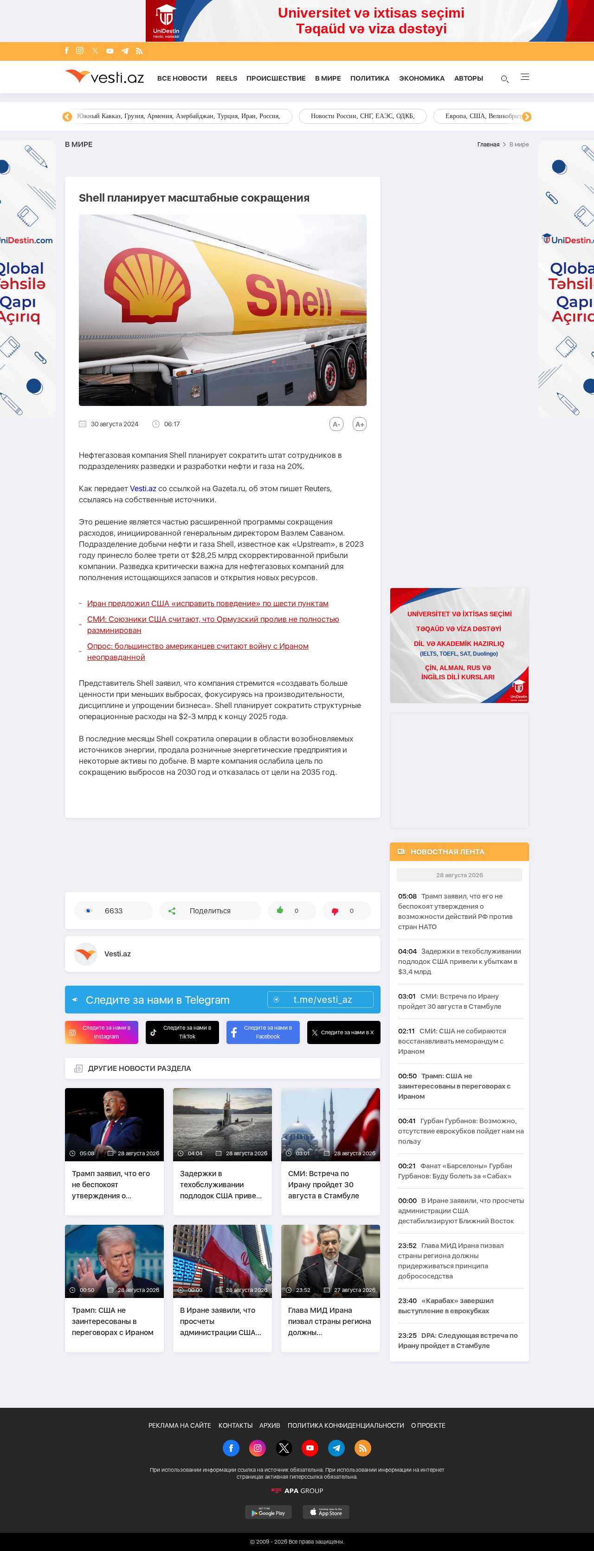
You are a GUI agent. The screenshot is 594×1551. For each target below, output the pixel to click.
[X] (284, 1449)
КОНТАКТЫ (235, 1425)
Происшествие (276, 78)
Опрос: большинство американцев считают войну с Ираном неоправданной (198, 651)
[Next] (526, 117)
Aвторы (468, 78)
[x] (95, 51)
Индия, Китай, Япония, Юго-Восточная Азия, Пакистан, (353, 116)
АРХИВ (269, 1425)
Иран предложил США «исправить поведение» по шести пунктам (208, 603)
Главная (488, 144)
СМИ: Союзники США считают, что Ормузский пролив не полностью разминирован (213, 624)
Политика (370, 78)
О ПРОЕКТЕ (428, 1425)
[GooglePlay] (268, 1512)
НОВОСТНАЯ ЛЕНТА (447, 852)
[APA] (297, 1490)
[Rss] (139, 51)
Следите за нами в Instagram (106, 1032)
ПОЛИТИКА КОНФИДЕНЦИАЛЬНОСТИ (346, 1425)
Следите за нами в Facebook (268, 1032)
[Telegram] (125, 51)
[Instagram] (80, 51)
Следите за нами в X (347, 1032)
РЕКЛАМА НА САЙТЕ (179, 1425)
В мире (328, 78)
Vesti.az (143, 488)
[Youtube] (110, 51)
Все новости (182, 78)
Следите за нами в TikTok (187, 1032)
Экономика (422, 78)
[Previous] (67, 117)
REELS (226, 78)
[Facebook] (67, 51)
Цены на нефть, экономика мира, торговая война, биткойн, (160, 116)
